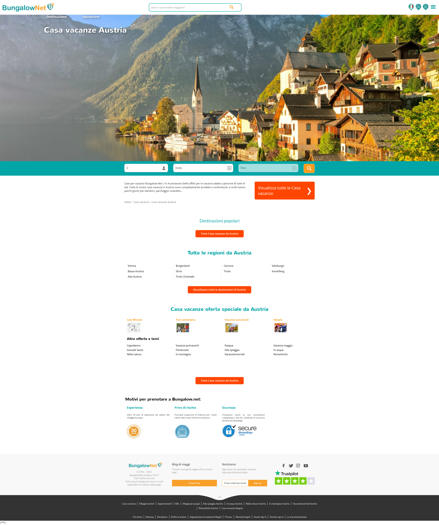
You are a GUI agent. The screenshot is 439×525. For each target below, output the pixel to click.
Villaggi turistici (146, 503)
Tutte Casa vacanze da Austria (219, 233)
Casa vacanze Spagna (232, 508)
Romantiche (281, 354)
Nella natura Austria (256, 503)
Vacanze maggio (283, 345)
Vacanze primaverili (187, 345)
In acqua (278, 350)
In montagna (183, 354)
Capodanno (133, 345)
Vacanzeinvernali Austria (305, 503)
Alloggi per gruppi (191, 503)
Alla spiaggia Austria (213, 503)
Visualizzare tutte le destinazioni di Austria (219, 289)
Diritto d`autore (178, 517)
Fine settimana (185, 319)
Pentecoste (182, 350)
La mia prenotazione (297, 517)
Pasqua (229, 345)
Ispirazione (91, 17)
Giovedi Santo (135, 350)
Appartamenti (164, 503)
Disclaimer (162, 517)
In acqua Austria (234, 503)
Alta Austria (134, 276)
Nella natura (134, 354)
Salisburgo (278, 265)
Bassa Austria (136, 271)
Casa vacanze (129, 503)
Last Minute (134, 319)
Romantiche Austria (208, 508)
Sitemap (150, 517)
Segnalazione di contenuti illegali (205, 517)
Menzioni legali (243, 517)
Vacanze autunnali (237, 319)
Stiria (179, 271)
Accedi (425, 7)
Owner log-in (260, 517)
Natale (278, 319)
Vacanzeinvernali (235, 354)
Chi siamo (137, 517)
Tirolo (227, 271)
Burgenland (182, 265)
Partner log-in (276, 517)
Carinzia (228, 265)
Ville (177, 503)
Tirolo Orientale (185, 276)
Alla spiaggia (232, 350)
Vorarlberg (278, 271)
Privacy (228, 517)
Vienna (132, 265)
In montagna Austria (279, 503)
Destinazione (56, 17)
